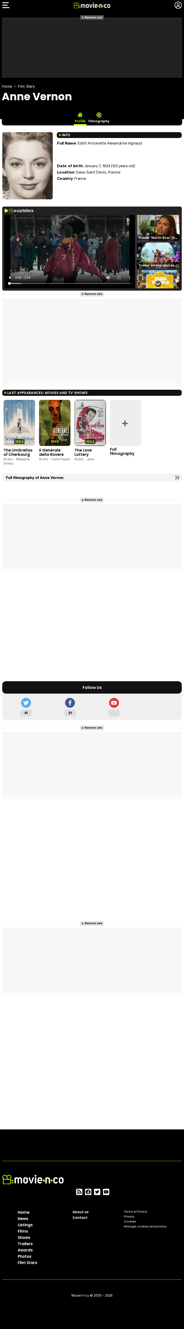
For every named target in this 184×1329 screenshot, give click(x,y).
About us (80, 1212)
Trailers (25, 1244)
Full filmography (122, 451)
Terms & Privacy (135, 1211)
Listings (25, 1225)
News (23, 1218)
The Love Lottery (83, 452)
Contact (80, 1217)
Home (7, 86)
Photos (24, 1256)
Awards (25, 1250)
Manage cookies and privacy (145, 1226)
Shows (24, 1237)
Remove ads (93, 17)
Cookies (130, 1221)
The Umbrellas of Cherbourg (18, 452)
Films (23, 1231)
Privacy (129, 1216)
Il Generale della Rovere (51, 452)
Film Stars (26, 86)
